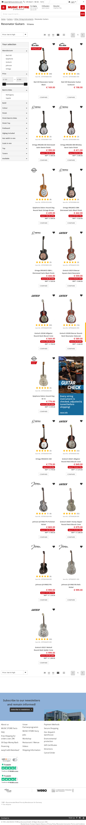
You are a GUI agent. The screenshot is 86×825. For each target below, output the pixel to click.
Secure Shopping (51, 728)
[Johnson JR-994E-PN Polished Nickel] (43, 499)
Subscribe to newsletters (20, 709)
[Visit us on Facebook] (77, 818)
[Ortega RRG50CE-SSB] (43, 436)
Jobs (24, 735)
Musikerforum (25, 824)
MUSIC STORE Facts (9, 728)
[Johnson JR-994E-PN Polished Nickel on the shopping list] (54, 484)
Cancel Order (49, 753)
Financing (5, 746)
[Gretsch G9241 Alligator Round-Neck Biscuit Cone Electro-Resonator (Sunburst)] (71, 436)
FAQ (2, 732)
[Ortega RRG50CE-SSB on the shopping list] (54, 421)
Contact (4, 818)
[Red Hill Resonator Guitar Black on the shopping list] (54, 44)
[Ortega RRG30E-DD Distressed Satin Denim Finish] (43, 122)
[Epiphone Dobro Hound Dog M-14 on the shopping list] (54, 358)
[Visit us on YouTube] (83, 818)
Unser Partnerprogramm (30, 725)
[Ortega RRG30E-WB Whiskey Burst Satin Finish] (71, 122)
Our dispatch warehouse (49, 733)
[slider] (4, 84)
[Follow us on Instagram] (80, 818)
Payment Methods (51, 724)
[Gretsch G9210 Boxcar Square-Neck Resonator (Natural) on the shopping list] (81, 233)
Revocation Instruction (63, 824)
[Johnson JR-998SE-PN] (43, 562)
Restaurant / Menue (31, 742)
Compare (43, 97)
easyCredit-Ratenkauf (10, 750)
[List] (64, 35)
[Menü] (17, 758)
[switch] (15, 759)
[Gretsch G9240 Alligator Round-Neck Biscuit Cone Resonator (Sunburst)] (43, 311)
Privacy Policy (51, 824)
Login (73, 2)
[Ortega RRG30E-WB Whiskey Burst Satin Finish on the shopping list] (81, 107)
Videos (25, 746)
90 (53, 35)
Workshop (27, 738)
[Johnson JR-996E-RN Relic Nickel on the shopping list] (81, 547)
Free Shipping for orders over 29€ (8, 737)
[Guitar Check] (71, 374)
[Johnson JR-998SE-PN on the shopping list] (54, 547)
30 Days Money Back (9, 742)
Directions (48, 749)
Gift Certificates (50, 745)
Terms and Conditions (78, 824)
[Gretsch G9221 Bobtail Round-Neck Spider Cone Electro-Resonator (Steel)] (43, 625)
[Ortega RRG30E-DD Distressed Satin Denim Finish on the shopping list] (54, 107)
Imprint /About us (41, 824)
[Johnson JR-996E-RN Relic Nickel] (71, 562)
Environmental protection (50, 740)
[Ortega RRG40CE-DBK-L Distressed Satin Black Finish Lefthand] (43, 248)
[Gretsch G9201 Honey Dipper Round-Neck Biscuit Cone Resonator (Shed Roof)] (71, 499)
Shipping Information (31, 750)
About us (5, 724)
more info (64, 412)
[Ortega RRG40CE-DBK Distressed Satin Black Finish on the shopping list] (81, 170)
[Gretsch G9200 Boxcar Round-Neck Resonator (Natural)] (71, 311)
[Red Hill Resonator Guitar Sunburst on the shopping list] (81, 44)
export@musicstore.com (13, 2)
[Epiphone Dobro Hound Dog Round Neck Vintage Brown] (43, 185)
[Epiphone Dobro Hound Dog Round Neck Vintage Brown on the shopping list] (54, 170)
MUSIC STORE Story (31, 731)
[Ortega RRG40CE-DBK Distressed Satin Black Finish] (71, 185)
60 (49, 35)
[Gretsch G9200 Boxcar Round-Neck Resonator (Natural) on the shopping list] (81, 295)
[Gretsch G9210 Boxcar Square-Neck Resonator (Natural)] (71, 248)
